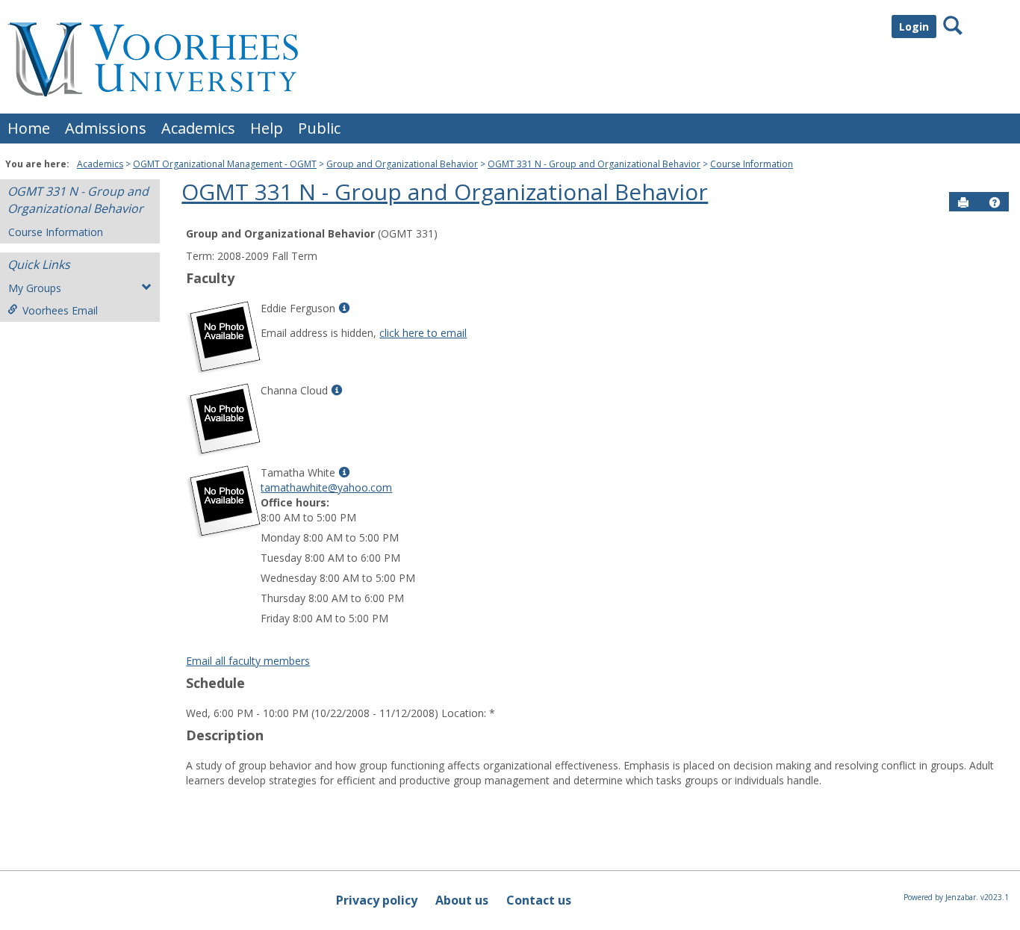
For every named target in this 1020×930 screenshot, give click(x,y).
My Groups (34, 288)
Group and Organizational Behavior (402, 164)
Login (914, 26)
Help (266, 128)
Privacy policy (376, 900)
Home (28, 128)
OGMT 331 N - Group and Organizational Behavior (594, 164)
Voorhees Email (60, 310)
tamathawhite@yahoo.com (326, 487)
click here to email (423, 333)
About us (461, 900)
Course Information (751, 164)
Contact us (538, 900)
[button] (994, 202)
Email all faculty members (248, 661)
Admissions (105, 128)
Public (319, 128)
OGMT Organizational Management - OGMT (225, 164)
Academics (198, 128)
